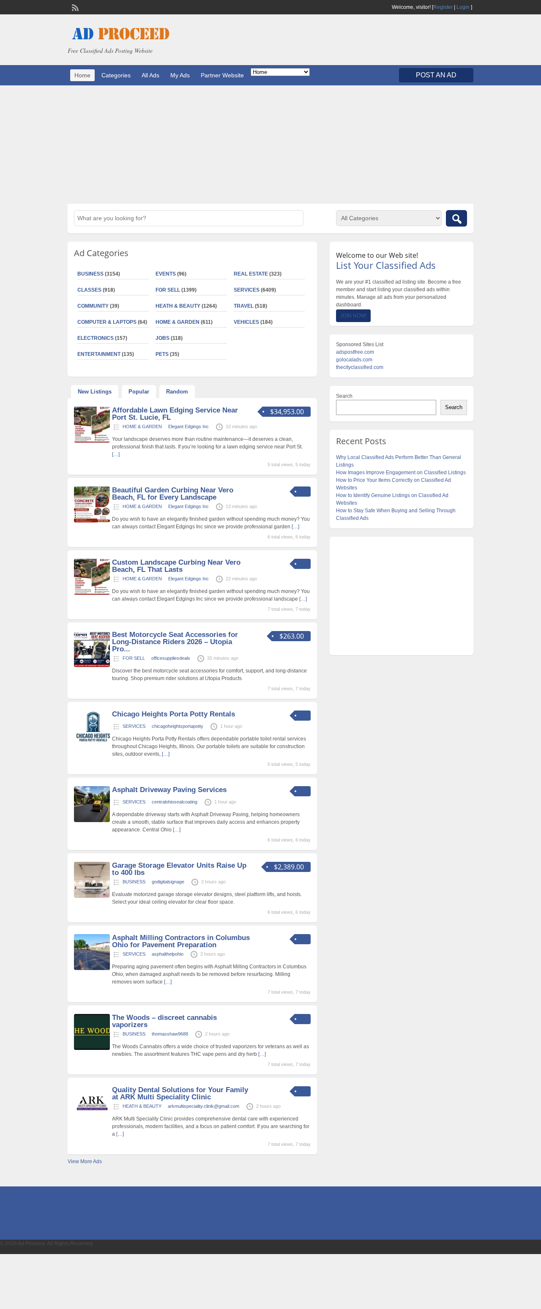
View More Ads (85, 1161)
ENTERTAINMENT (98, 354)
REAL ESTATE (251, 274)
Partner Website (222, 75)
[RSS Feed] (74, 6)
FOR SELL (168, 290)
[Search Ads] (456, 218)
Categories (116, 75)
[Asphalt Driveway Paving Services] (92, 820)
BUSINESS (90, 274)
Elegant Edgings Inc (188, 426)
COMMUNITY (93, 306)
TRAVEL (244, 306)
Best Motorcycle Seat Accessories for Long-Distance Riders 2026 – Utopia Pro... (175, 642)
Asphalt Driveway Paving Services (169, 790)
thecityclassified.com (359, 367)
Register (443, 7)
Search (344, 396)
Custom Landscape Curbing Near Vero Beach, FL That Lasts (176, 566)
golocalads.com (354, 360)
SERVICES (247, 290)
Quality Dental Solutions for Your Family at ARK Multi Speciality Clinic (180, 1093)
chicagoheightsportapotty (177, 726)
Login (463, 7)
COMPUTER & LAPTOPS (107, 322)
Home (82, 75)
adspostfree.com (355, 352)
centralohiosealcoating (174, 801)
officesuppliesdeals (170, 658)
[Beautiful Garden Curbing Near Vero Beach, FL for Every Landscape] (92, 521)
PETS (162, 354)
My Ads (180, 75)
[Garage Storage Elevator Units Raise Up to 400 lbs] (92, 896)
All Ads (150, 75)
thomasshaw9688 (170, 1033)
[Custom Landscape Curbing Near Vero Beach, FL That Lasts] (92, 593)
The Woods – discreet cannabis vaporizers (164, 1021)
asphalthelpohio (167, 953)
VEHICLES (246, 322)
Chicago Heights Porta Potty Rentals (173, 714)
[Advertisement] (270, 144)
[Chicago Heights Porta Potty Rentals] (92, 745)
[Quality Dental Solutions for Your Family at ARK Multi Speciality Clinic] (92, 1120)
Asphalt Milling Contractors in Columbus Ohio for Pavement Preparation (181, 941)
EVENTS (166, 274)
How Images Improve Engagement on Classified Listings (401, 473)
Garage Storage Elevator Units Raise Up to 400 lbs (179, 869)
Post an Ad (436, 75)
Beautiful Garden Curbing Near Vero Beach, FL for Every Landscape (172, 493)
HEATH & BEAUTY (178, 306)
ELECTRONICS (95, 338)
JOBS (162, 338)
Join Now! (353, 316)
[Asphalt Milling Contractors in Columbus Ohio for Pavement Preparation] (92, 968)
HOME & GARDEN (177, 322)
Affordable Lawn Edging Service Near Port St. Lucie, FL (175, 413)
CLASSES (89, 290)
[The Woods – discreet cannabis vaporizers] (92, 1048)
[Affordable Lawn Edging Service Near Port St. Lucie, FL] (92, 441)
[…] (116, 454)
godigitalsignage (168, 881)
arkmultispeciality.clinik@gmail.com (203, 1106)
